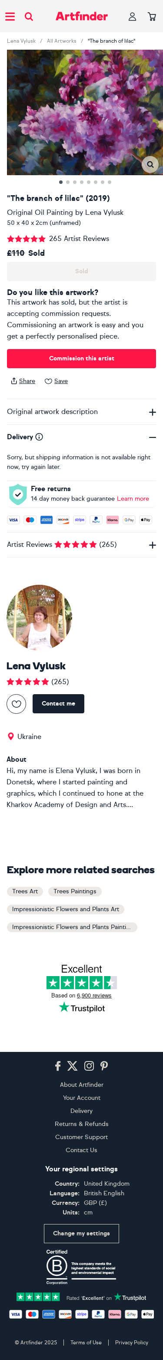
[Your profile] (132, 16)
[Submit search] (29, 16)
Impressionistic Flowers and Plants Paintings (74, 927)
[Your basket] (152, 17)
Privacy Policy (131, 1343)
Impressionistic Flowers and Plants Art (65, 909)
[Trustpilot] (82, 1296)
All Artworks (62, 41)
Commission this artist (81, 358)
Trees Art (25, 891)
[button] (150, 164)
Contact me (58, 703)
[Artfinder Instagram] (89, 1066)
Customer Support (81, 1137)
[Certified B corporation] (81, 1267)
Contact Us (81, 1150)
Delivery (81, 1111)
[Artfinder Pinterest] (104, 1066)
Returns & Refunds (82, 1124)
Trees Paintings (74, 891)
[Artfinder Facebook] (57, 1066)
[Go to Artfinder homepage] (82, 16)
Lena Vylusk (21, 41)
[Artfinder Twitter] (72, 1066)
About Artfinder (81, 1085)
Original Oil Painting (40, 212)
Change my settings (81, 1233)
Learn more (133, 498)
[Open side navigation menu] (10, 16)
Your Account (81, 1098)
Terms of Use (86, 1343)
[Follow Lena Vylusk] (16, 704)
